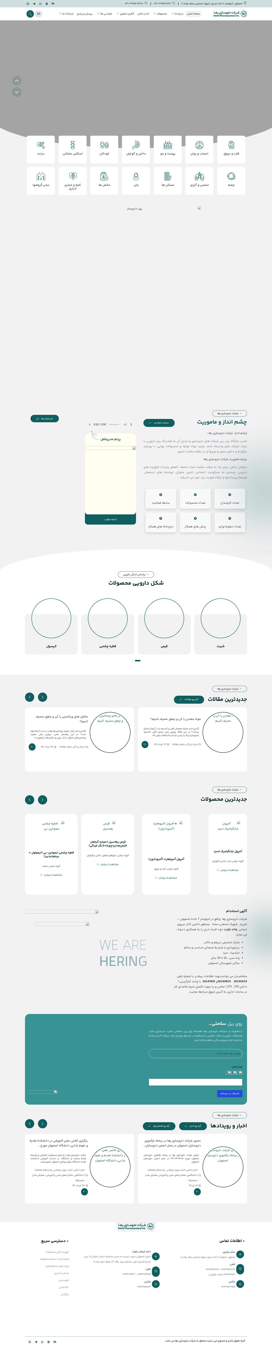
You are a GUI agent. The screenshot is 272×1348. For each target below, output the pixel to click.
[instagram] (28, 4)
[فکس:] (205, 1284)
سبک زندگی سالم (189, 744)
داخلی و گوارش (131, 855)
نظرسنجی (64, 1280)
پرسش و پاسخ (85, 14)
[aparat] (46, 4)
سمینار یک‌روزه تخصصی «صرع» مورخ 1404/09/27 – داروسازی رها (64, 1143)
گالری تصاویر (127, 14)
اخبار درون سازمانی (176, 1170)
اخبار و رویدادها (229, 1126)
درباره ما (179, 14)
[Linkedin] (53, 4)
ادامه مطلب (110, 520)
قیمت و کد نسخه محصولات (54, 1259)
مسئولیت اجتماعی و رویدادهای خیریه (57, 1178)
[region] (136, 86)
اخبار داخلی (143, 14)
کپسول (108, 646)
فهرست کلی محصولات (57, 1252)
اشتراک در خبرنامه (229, 1094)
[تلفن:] (121, 1271)
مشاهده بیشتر (205, 878)
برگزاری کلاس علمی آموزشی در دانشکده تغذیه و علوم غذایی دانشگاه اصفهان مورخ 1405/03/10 (171, 1146)
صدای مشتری (61, 1273)
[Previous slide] (29, 697)
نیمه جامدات (51, 646)
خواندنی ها (106, 14)
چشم (82, 866)
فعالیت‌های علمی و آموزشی (172, 1175)
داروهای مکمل (147, 855)
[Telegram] (34, 4)
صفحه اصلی (193, 14)
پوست (26, 874)
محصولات (162, 14)
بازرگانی (65, 1294)
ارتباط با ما (67, 14)
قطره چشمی (164, 646)
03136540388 (228, 1269)
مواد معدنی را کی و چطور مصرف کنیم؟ (175, 719)
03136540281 (212, 1269)
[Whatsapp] (40, 4)
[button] (30, 14)
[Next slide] (42, 697)
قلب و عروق (197, 869)
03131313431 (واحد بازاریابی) (222, 1274)
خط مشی (64, 1287)
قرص (220, 646)
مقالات (175, 744)
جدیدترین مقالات (227, 699)
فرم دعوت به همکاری (57, 1266)
